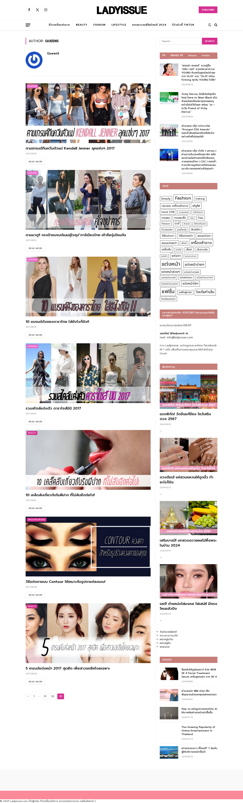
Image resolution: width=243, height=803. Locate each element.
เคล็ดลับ (166, 249)
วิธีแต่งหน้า (186, 235)
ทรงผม (166, 218)
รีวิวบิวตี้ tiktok (183, 25)
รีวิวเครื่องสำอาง (59, 25)
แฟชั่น (168, 291)
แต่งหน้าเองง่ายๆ (205, 277)
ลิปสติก (195, 229)
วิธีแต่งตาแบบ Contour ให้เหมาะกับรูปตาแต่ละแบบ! (65, 581)
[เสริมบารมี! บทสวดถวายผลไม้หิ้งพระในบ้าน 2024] (188, 518)
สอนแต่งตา (204, 236)
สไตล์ (184, 243)
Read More (35, 161)
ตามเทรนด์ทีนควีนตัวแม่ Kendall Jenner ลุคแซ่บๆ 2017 (70, 148)
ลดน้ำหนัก (182, 229)
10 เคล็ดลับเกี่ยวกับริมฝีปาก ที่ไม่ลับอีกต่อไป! (60, 495)
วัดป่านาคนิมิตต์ (168, 632)
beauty (166, 199)
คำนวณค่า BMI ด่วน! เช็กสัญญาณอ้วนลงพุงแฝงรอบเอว (198, 692)
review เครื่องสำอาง (175, 206)
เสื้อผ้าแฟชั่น (202, 249)
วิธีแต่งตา (168, 235)
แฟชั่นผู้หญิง (185, 292)
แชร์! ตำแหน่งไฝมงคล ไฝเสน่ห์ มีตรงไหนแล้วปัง (188, 606)
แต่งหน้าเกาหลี (168, 277)
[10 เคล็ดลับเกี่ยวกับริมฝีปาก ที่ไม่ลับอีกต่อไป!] (88, 460)
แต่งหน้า (171, 264)
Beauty (81, 25)
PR (164, 55)
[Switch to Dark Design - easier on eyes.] (209, 25)
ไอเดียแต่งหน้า (168, 299)
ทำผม (200, 218)
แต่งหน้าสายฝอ (191, 272)
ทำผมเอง (165, 223)
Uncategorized (36, 519)
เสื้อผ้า (189, 249)
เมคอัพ (179, 249)
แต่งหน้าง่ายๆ (194, 264)
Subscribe (208, 9)
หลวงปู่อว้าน (166, 639)
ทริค (192, 218)
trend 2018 (168, 212)
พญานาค (165, 647)
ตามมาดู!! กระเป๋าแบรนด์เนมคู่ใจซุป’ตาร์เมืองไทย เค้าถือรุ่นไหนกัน (76, 235)
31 (45, 696)
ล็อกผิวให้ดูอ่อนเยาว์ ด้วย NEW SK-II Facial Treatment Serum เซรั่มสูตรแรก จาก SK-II (199, 673)
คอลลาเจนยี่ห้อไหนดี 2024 (149, 25)
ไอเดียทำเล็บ (205, 292)
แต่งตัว (164, 256)
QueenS (53, 53)
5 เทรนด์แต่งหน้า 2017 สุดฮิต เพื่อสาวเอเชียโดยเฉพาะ (68, 668)
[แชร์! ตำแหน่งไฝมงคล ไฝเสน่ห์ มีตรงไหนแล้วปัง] (188, 581)
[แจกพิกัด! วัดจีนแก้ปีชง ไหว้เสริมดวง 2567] (188, 391)
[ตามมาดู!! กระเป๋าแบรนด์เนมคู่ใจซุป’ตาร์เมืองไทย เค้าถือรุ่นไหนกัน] (88, 200)
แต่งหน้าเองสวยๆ (169, 283)
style (196, 205)
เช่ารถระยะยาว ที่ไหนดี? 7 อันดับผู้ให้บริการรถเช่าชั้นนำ (199, 750)
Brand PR (177, 55)
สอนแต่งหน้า (169, 243)
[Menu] (28, 25)
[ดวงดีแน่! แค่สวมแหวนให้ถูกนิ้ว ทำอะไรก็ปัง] (188, 455)
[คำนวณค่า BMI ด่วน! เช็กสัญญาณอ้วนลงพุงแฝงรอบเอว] (169, 695)
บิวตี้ (177, 223)
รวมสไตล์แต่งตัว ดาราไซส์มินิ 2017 (53, 408)
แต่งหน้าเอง (186, 277)
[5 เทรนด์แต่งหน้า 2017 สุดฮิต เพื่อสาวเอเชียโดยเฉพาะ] (88, 633)
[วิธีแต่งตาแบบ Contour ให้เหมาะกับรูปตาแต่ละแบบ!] (88, 546)
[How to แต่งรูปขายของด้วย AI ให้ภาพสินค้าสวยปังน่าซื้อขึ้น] (169, 713)
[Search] (215, 25)
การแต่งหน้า (184, 212)
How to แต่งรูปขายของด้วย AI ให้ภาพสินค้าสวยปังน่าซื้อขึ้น (199, 710)
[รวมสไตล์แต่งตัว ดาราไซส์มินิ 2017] (88, 373)
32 (52, 696)
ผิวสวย (187, 223)
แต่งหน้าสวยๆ (171, 271)
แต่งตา (176, 255)
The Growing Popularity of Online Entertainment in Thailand (198, 730)
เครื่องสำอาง (201, 243)
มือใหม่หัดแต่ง (200, 223)
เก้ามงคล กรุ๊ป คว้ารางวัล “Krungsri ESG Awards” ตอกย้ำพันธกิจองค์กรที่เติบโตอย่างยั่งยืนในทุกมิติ (197, 131)
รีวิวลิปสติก (167, 229)
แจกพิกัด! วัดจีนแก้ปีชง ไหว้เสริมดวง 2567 (185, 416)
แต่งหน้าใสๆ (190, 283)
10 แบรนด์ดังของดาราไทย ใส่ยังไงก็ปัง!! (57, 321)
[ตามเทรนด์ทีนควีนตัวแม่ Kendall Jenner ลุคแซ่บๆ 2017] (88, 113)
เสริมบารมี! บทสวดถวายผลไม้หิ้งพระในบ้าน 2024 (188, 543)
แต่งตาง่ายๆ (191, 256)
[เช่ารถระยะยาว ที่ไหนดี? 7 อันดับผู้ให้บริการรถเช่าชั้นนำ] (169, 752)
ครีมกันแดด (198, 212)
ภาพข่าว (206, 55)
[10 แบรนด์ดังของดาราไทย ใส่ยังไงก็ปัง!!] (88, 286)
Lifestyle (119, 25)
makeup (200, 199)
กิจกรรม (192, 55)
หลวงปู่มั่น (165, 643)
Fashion (99, 25)
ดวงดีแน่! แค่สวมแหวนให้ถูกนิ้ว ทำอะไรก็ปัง (186, 479)
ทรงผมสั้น (180, 218)
